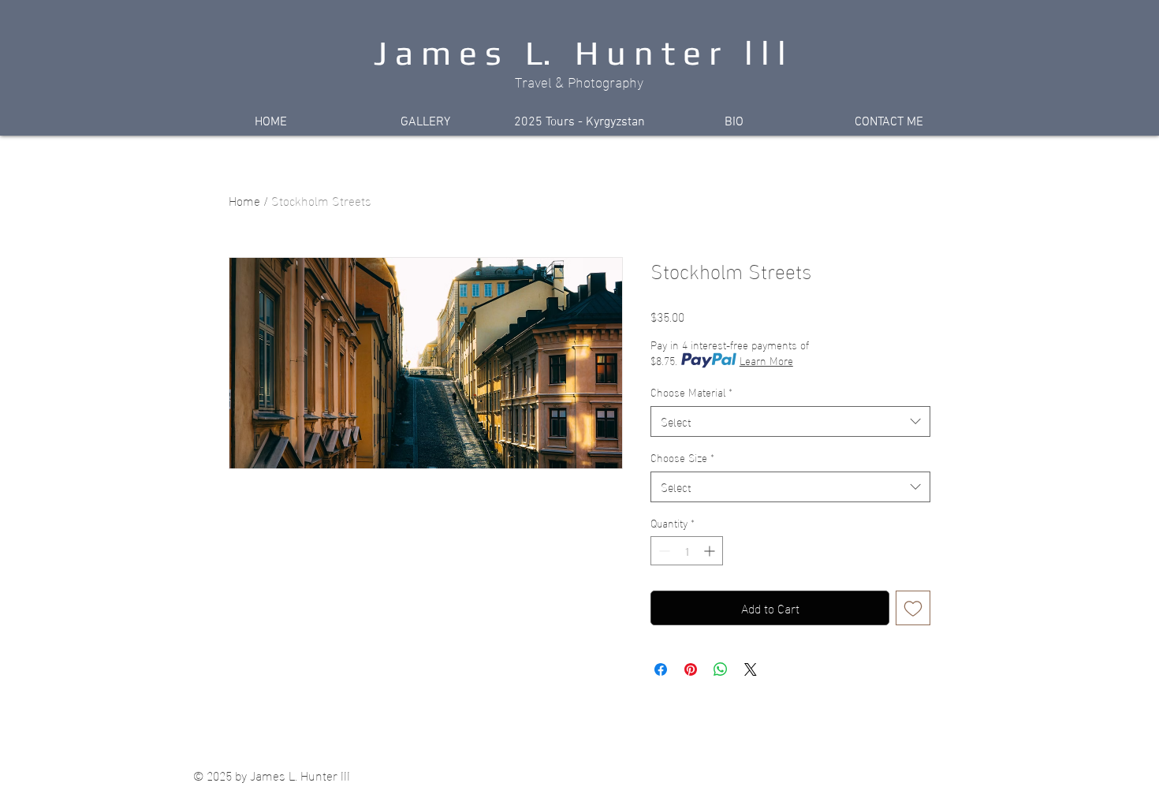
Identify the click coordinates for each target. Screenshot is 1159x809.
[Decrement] (663, 551)
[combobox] (790, 421)
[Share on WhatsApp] (720, 669)
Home (244, 199)
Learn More (766, 360)
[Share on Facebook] (660, 669)
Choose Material (691, 392)
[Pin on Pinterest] (690, 669)
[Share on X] (750, 669)
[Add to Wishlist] (913, 608)
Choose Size (682, 457)
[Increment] (711, 551)
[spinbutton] (687, 551)
